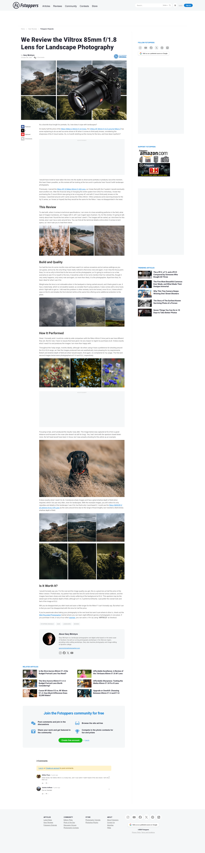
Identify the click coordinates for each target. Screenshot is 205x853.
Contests (84, 6)
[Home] (25, 5)
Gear (58, 624)
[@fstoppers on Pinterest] (162, 48)
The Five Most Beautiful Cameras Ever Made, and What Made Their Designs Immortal (167, 284)
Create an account (53, 768)
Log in (87, 740)
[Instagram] (60, 652)
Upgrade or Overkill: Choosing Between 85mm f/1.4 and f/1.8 (106, 692)
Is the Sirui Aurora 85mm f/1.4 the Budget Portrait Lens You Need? (53, 672)
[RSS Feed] (167, 48)
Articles (46, 6)
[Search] (170, 5)
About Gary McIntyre (68, 634)
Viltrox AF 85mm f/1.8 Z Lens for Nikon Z (105, 129)
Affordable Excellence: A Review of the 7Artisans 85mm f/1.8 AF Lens (108, 672)
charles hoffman (47, 787)
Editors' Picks (68, 820)
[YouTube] (71, 652)
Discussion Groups (70, 825)
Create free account (70, 740)
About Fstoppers (112, 820)
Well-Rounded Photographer (50, 615)
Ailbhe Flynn (46, 775)
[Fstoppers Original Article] (120, 56)
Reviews (57, 6)
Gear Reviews (32, 29)
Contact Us (111, 822)
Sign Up (188, 5)
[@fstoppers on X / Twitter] (156, 48)
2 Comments (40, 57)
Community (71, 6)
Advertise (110, 825)
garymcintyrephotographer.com (69, 648)
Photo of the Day (69, 822)
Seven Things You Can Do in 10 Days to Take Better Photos (166, 311)
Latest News (48, 820)
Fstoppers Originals (47, 29)
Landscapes (67, 624)
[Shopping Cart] (175, 5)
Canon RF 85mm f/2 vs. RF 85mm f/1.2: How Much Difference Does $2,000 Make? (53, 693)
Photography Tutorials (93, 820)
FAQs (109, 828)
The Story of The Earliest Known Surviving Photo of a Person (167, 302)
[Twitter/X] (68, 652)
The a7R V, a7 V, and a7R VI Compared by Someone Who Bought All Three (165, 274)
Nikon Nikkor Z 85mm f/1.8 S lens (73, 129)
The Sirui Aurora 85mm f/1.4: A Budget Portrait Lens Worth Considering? (52, 683)
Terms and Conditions (148, 832)
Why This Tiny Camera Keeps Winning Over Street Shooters (166, 292)
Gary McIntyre (28, 55)
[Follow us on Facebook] (151, 48)
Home (23, 29)
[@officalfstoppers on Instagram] (140, 48)
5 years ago (54, 775)
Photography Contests (71, 828)
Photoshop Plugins (92, 822)
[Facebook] (64, 652)
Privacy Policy (136, 832)
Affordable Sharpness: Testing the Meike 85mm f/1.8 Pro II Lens (108, 682)
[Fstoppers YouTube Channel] (145, 48)
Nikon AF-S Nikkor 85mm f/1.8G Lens (71, 189)
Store (94, 6)
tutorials (72, 617)
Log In (180, 5)
